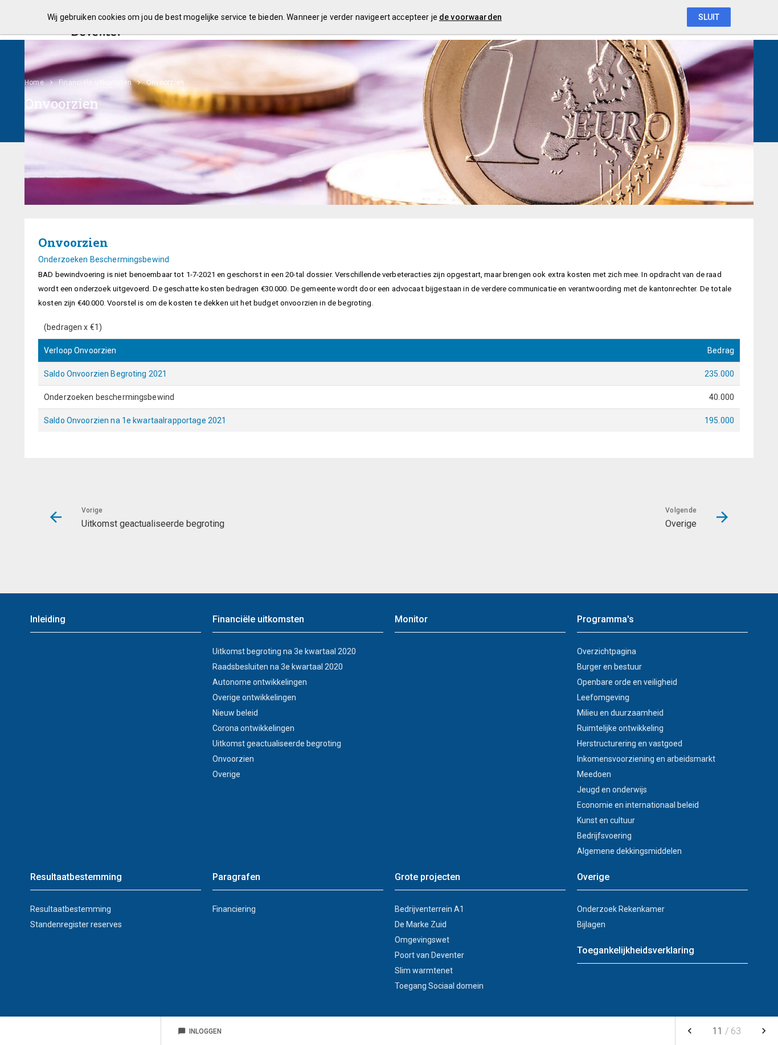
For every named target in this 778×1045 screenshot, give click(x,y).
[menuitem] (39, 82)
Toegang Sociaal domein (439, 985)
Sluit (708, 17)
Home (34, 82)
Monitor (411, 619)
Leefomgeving (603, 697)
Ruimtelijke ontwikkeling (620, 728)
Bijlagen (591, 924)
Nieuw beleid (235, 712)
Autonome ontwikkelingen (259, 682)
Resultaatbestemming (70, 909)
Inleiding (47, 619)
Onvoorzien (233, 758)
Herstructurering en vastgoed (629, 743)
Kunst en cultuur (606, 820)
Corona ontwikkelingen (253, 728)
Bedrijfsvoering (604, 835)
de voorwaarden (470, 17)
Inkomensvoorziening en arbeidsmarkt (646, 758)
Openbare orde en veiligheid (627, 682)
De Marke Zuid (421, 924)
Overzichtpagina (606, 651)
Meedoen (594, 774)
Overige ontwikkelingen (254, 697)
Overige (226, 774)
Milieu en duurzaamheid (620, 712)
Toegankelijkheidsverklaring (635, 950)
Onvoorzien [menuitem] (165, 82)
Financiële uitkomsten (95, 82)
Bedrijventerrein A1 (429, 909)
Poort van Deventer (429, 955)
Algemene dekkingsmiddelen (629, 851)
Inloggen (200, 1031)
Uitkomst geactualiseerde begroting (276, 743)
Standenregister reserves (76, 924)
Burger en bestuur (609, 666)
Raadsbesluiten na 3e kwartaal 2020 (277, 666)
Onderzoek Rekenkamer (621, 909)
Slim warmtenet (424, 970)
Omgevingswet (422, 939)
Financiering (234, 909)
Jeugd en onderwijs (612, 789)
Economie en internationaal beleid (638, 804)
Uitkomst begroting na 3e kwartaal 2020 (284, 651)
